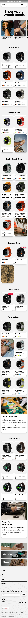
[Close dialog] (26, 300)
